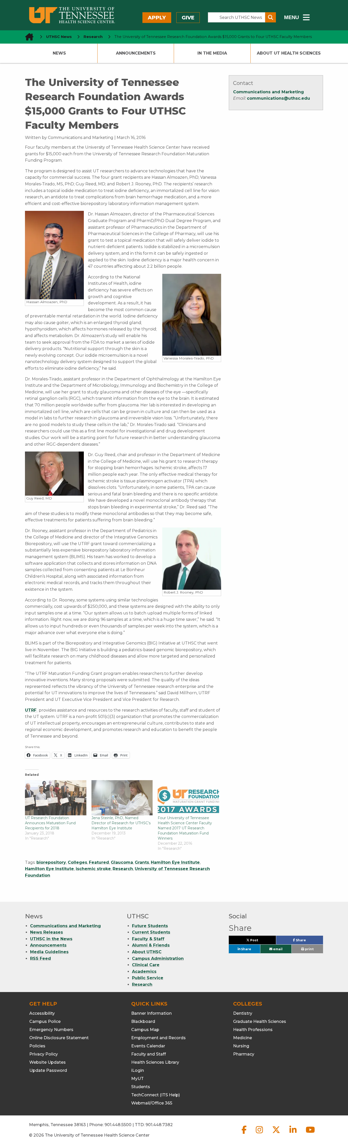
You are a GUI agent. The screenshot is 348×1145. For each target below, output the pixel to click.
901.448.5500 (117, 1124)
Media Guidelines (49, 951)
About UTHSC (147, 951)
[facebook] (244, 1133)
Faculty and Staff (148, 1054)
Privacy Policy (43, 1054)
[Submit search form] (270, 17)
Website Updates (47, 1062)
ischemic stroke (93, 868)
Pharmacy (243, 1054)
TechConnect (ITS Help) (155, 1094)
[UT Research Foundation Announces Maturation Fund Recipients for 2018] (55, 797)
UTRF (31, 710)
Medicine (242, 1037)
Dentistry (242, 1013)
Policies (37, 1046)
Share (309, 941)
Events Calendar (148, 1046)
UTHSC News (59, 36)
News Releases (46, 932)
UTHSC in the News (51, 938)
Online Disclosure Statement (59, 1037)
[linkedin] (293, 1133)
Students (140, 1086)
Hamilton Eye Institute (175, 862)
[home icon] (27, 37)
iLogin (137, 1070)
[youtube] (310, 1133)
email (277, 949)
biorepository (51, 862)
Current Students (151, 932)
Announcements (136, 53)
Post (259, 941)
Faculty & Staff (148, 938)
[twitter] (276, 1133)
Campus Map (145, 1029)
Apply (157, 18)
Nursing (241, 1046)
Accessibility (42, 1013)
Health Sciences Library (155, 1062)
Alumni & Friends (151, 945)
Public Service (147, 977)
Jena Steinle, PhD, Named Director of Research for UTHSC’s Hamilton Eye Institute (121, 823)
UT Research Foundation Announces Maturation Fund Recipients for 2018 (50, 823)
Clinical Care (145, 964)
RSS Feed (40, 958)
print (309, 949)
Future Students (150, 925)
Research (123, 868)
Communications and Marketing (268, 91)
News (59, 53)
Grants (142, 862)
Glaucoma (122, 862)
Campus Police (45, 1021)
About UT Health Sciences (289, 53)
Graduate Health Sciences (259, 1021)
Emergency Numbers (51, 1029)
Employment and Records (158, 1037)
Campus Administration (158, 958)
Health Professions (253, 1029)
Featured (99, 862)
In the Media (212, 53)
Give (188, 18)
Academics (144, 971)
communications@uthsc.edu (278, 98)
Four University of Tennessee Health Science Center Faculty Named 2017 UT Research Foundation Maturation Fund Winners (185, 828)
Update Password (48, 1070)
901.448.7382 (159, 1124)
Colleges (77, 862)
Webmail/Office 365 (151, 1103)
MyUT (137, 1078)
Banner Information (151, 1013)
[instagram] (260, 1133)
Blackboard (143, 1021)
